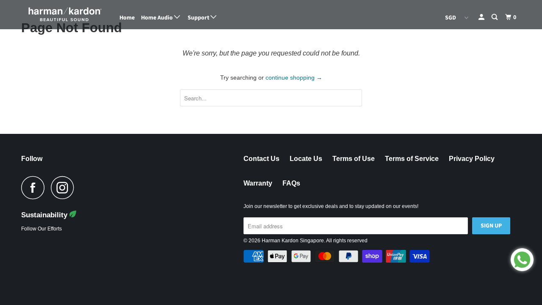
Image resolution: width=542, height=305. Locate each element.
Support (199, 18)
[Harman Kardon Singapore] (64, 14)
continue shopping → (293, 77)
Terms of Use (353, 158)
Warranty (257, 183)
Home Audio (157, 18)
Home (127, 18)
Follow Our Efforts (41, 229)
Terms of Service (412, 158)
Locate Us (306, 158)
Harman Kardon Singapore (293, 241)
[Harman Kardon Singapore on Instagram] (65, 187)
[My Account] (482, 17)
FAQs (291, 183)
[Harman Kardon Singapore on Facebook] (35, 187)
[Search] (495, 17)
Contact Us (261, 158)
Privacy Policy (472, 158)
